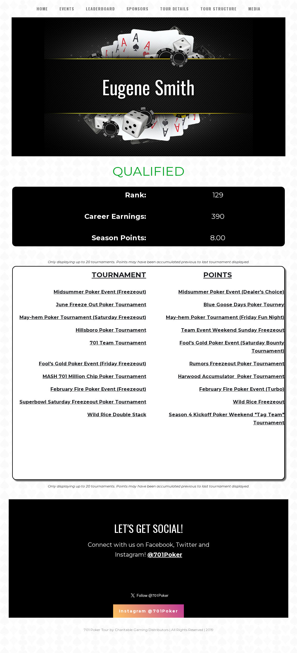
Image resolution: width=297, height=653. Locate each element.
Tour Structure (218, 8)
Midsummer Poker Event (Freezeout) (100, 292)
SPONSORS (137, 8)
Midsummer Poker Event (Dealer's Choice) (231, 292)
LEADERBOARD (100, 8)
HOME (42, 8)
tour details (174, 8)
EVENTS (66, 8)
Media (254, 8)
